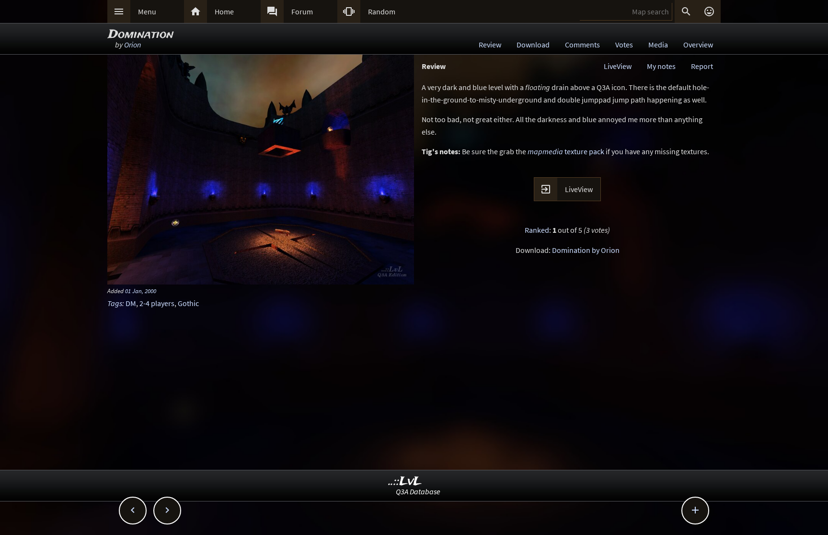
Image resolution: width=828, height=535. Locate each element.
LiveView (618, 66)
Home (224, 11)
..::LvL (405, 481)
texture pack (566, 151)
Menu (147, 11)
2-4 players (156, 303)
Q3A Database (418, 491)
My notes (661, 66)
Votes (624, 44)
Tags (114, 303)
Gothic (188, 303)
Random (381, 11)
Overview (698, 44)
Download (533, 44)
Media (658, 44)
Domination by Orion (586, 250)
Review (490, 44)
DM (131, 303)
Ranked (537, 230)
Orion (132, 44)
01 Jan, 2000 (140, 291)
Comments (582, 44)
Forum (302, 11)
